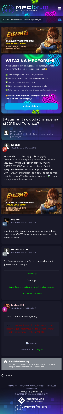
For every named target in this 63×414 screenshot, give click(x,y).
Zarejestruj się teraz (31, 106)
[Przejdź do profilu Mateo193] (7, 306)
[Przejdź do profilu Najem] (7, 221)
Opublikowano (23, 148)
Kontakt (51, 386)
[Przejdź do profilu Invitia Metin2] (7, 251)
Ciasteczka (31, 388)
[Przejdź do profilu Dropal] (6, 132)
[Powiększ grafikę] (49, 176)
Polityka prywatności (32, 386)
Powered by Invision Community (31, 394)
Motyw (11, 386)
